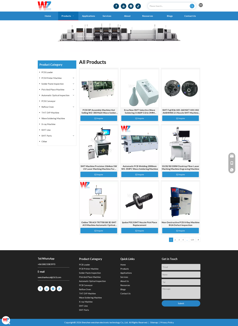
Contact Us (125, 293)
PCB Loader (47, 72)
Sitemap (154, 322)
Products (124, 269)
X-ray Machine (48, 124)
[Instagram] (131, 6)
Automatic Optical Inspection (55, 95)
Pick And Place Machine (52, 89)
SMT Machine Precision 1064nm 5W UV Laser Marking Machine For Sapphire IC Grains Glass (99, 167)
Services (124, 277)
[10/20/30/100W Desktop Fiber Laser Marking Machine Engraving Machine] (180, 144)
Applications (126, 273)
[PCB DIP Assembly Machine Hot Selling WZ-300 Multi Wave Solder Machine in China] (99, 88)
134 (192, 240)
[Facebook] (116, 6)
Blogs (123, 289)
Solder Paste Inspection (52, 83)
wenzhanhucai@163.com (49, 277)
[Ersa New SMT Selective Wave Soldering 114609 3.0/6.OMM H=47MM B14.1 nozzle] (140, 88)
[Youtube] (123, 6)
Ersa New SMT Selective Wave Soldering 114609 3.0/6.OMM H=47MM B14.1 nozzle (139, 111)
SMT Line (46, 130)
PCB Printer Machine (51, 78)
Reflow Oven (47, 106)
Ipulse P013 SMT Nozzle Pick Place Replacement (139, 223)
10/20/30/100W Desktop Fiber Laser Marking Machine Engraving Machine (180, 167)
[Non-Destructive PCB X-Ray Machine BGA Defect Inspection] (180, 200)
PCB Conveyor (48, 101)
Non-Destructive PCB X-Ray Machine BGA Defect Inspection (180, 223)
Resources (125, 285)
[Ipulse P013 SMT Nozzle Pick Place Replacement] (140, 200)
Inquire (100, 118)
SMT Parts (46, 135)
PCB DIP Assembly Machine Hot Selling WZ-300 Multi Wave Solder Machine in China (99, 111)
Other (44, 141)
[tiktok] (138, 6)
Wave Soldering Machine (53, 118)
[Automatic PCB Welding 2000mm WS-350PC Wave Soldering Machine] (140, 144)
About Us (124, 281)
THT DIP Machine (50, 112)
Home (123, 264)
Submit (181, 303)
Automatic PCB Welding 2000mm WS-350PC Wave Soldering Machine (139, 167)
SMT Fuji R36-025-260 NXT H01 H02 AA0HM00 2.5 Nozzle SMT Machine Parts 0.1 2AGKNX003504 (180, 111)
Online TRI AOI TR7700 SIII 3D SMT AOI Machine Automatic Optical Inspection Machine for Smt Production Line (98, 223)
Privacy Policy (167, 322)
